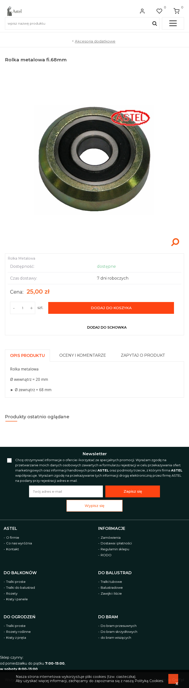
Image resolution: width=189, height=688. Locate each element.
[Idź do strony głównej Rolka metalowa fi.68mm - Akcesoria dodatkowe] (14, 11)
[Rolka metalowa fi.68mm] (94, 248)
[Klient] (142, 11)
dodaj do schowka (106, 327)
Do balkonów (20, 573)
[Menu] (173, 23)
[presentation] (27, 356)
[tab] (29, 354)
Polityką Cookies (149, 681)
